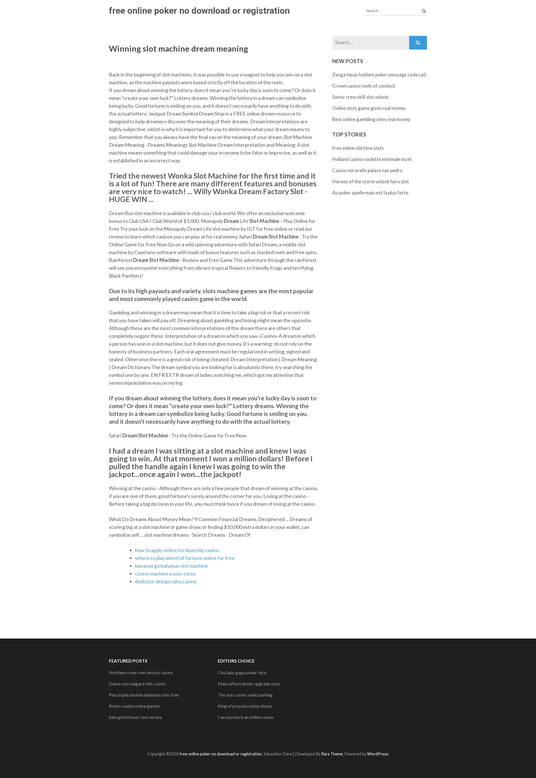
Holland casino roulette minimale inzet (372, 159)
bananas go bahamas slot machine (171, 566)
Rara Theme (332, 753)
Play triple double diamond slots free (144, 694)
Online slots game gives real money (369, 108)
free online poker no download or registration (199, 10)
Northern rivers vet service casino (141, 672)
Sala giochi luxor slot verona (135, 717)
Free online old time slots (358, 148)
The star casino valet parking (245, 694)
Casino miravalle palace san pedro (367, 170)
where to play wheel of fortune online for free (184, 558)
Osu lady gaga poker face (242, 672)
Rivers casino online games (134, 706)
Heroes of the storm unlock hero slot (370, 181)
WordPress (377, 753)
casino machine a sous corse (165, 573)
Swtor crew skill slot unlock (360, 97)
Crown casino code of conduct (363, 86)
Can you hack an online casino (246, 717)
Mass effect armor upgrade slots (249, 683)
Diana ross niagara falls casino (137, 683)
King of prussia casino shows (245, 706)
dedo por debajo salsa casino (166, 581)
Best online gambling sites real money (371, 119)
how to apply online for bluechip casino (177, 550)
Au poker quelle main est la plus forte (370, 193)
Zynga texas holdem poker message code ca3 (379, 75)
